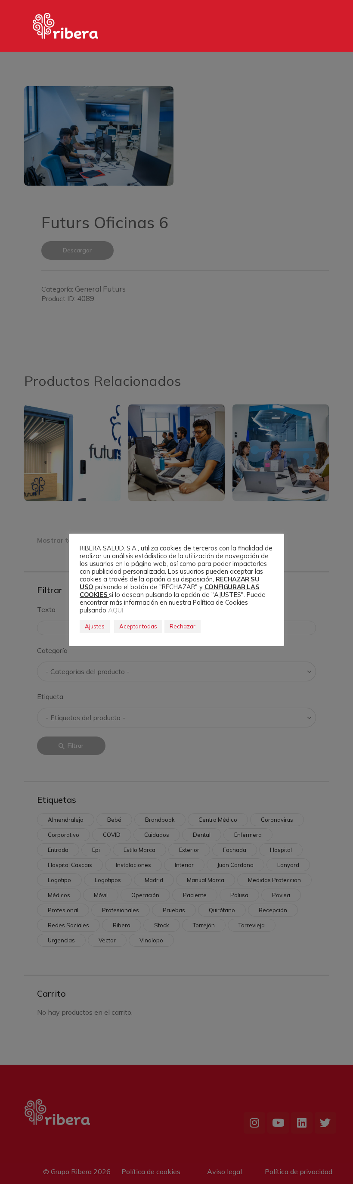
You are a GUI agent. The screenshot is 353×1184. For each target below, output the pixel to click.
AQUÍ (115, 610)
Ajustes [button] (95, 626)
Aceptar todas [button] (138, 626)
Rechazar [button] (182, 626)
